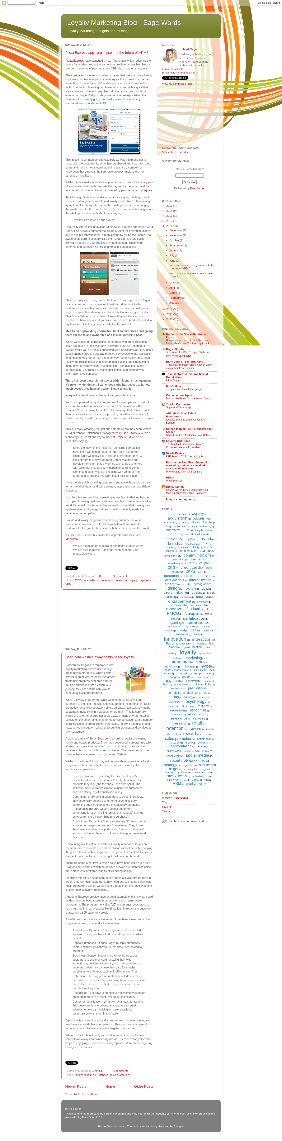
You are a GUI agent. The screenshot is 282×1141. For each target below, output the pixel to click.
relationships (197, 714)
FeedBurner (197, 188)
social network (182, 760)
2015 (169, 205)
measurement (181, 661)
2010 (169, 309)
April (172, 287)
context (190, 563)
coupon (204, 563)
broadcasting (192, 544)
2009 (169, 314)
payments (145, 580)
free (207, 613)
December (176, 230)
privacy (188, 697)
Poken (208, 684)
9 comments (120, 576)
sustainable (189, 769)
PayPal (138, 87)
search (201, 742)
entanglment (178, 605)
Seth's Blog (173, 386)
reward (195, 728)
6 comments (120, 1070)
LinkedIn (167, 807)
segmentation (181, 746)
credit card (190, 567)
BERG (170, 477)
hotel (182, 630)
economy (186, 597)
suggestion (188, 765)
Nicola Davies (175, 453)
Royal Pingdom (176, 349)
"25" (113, 904)
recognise (90, 1074)
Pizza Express (74, 60)
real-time (204, 706)
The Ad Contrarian (178, 404)
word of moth (195, 783)
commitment (172, 555)
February (175, 297)
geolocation (174, 626)
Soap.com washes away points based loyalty (99, 657)
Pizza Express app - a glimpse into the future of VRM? (106, 53)
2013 (169, 215)
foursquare (192, 614)
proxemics (175, 702)
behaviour (172, 539)
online (186, 677)
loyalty (133, 580)
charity (195, 547)
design (173, 588)
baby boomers (203, 530)
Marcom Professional (175, 797)
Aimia (194, 522)
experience (174, 609)
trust (170, 776)
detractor (191, 588)
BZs (206, 544)
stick (204, 760)
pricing (174, 697)
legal (184, 647)
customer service (198, 576)
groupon (205, 626)
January (174, 303)
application (77, 75)
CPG (171, 567)
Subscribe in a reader (175, 152)
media (200, 661)
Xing (164, 802)
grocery (191, 626)
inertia (197, 634)
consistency (173, 563)
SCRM (189, 742)
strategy (170, 765)
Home (110, 1086)
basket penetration (196, 534)
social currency (197, 751)
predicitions (197, 688)
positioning (176, 688)
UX (185, 779)
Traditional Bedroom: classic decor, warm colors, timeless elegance (189, 366)
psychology (196, 701)
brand (205, 538)
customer (171, 576)
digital (205, 588)
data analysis (174, 580)
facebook (194, 609)
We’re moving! (174, 480)
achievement (180, 514)
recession (177, 710)
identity (207, 630)
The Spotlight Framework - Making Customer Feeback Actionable (185, 446)
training (197, 772)
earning (170, 597)
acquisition (177, 518)
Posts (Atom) (90, 1094)
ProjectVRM (123, 437)
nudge (173, 677)
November (176, 235)
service (201, 746)
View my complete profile (177, 83)
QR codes (187, 706)
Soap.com (103, 738)
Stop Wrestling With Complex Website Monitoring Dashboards (187, 354)
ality (167, 526)
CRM (78, 580)
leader (200, 643)
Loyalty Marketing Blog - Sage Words (124, 22)
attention (180, 526)
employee (203, 597)
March (173, 292)
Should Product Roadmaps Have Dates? (188, 435)
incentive (182, 634)
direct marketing (175, 592)
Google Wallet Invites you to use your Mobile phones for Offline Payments (187, 491)
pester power (181, 684)
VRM (68, 584)
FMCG (173, 613)
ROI (206, 734)
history (169, 630)
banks (175, 534)
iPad (168, 643)
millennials (189, 666)
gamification (194, 618)
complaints (197, 559)
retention (102, 1074)
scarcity (176, 742)
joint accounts (184, 643)
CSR (200, 571)
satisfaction (204, 738)
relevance (179, 718)
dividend (197, 592)
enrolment (202, 601)
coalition (206, 551)
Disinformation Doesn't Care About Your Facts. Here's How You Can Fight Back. (188, 342)
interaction (122, 580)
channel (182, 547)
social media (197, 755)
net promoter (202, 673)
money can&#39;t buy (176, 669)
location (197, 647)
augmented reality (201, 526)
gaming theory (196, 622)
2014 (169, 210)
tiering (184, 772)
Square (147, 190)
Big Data (190, 539)
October (174, 240)
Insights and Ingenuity (181, 499)
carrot (170, 547)
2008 (169, 319)
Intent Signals (173, 380)
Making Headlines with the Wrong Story (188, 398)
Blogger (178, 1126)
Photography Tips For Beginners (184, 471)
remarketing (198, 718)
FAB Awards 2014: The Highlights (184, 456)
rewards (190, 733)
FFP (208, 609)
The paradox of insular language (184, 389)
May (172, 282)
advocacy (170, 522)
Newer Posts (75, 1086)
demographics (203, 584)
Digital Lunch (175, 486)
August (174, 250)
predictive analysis (181, 692)
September (176, 245)
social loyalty (173, 755)
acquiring (198, 514)
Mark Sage (190, 49)
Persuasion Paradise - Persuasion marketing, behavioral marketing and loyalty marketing (188, 465)
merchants (171, 666)
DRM (210, 592)
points (197, 684)
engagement (179, 601)
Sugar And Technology (178, 407)
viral (206, 779)
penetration (193, 680)
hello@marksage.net (182, 72)
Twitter (166, 811)
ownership (201, 677)
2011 (169, 226)
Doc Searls (130, 433)
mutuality (183, 673)
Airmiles (208, 522)
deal (124, 87)
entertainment (197, 605)
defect (185, 584)
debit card (171, 584)
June (172, 260)
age (184, 522)
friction (174, 618)
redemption (177, 714)
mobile (206, 666)
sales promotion (119, 1074)
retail (197, 722)
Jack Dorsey (73, 197)
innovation (108, 580)
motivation (199, 669)
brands (174, 543)
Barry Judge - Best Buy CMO (185, 361)
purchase (172, 706)
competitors (178, 559)
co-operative (187, 550)
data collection (91, 580)
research (180, 723)
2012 (169, 221)
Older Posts (143, 1086)
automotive (173, 530)
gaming (176, 623)
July (172, 255)
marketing (194, 658)
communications (197, 555)
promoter (203, 697)
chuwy (153, 1126)
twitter (182, 776)
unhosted (197, 776)
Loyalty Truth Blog (178, 441)
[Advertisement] (109, 619)
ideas (194, 630)
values (195, 779)
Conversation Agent (179, 395)
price (203, 693)
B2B (188, 530)
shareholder (173, 750)
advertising (201, 518)
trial (208, 772)
